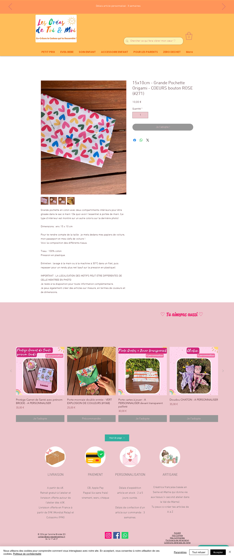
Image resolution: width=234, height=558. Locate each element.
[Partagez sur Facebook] (135, 140)
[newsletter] (112, 5)
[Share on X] (148, 140)
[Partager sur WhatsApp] (141, 140)
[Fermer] (230, 552)
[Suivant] (223, 6)
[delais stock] (118, 5)
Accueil (45, 68)
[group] (117, 384)
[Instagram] (108, 535)
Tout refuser (198, 552)
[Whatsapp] (125, 535)
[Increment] (145, 115)
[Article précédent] (11, 371)
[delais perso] (121, 5)
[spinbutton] (140, 115)
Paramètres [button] (180, 552)
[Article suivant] (223, 371)
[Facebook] (116, 535)
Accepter (218, 552)
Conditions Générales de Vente (177, 543)
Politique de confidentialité (27, 553)
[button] (189, 36)
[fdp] (115, 5)
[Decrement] (135, 115)
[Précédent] (10, 6)
